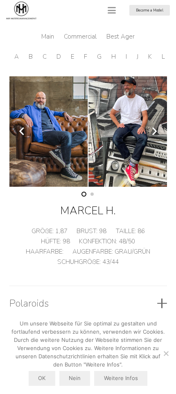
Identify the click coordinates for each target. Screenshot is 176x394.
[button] (112, 10)
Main (47, 36)
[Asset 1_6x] (21, 10)
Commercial (80, 36)
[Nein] (166, 353)
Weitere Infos (121, 378)
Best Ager (120, 36)
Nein (75, 378)
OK (41, 378)
